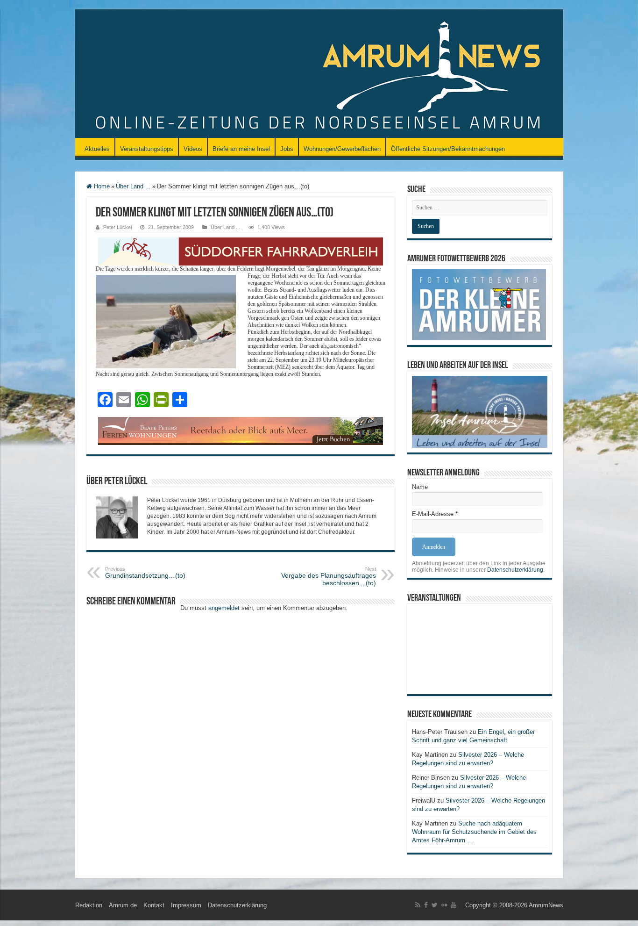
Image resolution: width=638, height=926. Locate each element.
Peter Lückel (117, 227)
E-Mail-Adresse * (435, 513)
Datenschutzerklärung (515, 570)
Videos (193, 148)
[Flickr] (444, 905)
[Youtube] (453, 905)
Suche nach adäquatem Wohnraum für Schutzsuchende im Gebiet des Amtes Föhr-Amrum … (474, 832)
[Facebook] (426, 905)
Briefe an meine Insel (241, 148)
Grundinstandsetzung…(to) (145, 572)
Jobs (286, 148)
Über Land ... (133, 186)
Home (101, 186)
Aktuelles (97, 148)
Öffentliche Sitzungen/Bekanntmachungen (448, 148)
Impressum (186, 905)
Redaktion (88, 905)
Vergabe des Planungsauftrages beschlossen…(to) (328, 576)
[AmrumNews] (319, 74)
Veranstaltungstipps (146, 148)
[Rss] (417, 905)
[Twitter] (435, 905)
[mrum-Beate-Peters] (240, 430)
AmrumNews (546, 905)
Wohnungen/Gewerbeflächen (342, 148)
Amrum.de (123, 905)
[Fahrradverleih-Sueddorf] (240, 250)
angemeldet (224, 607)
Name (420, 486)
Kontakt (153, 905)
